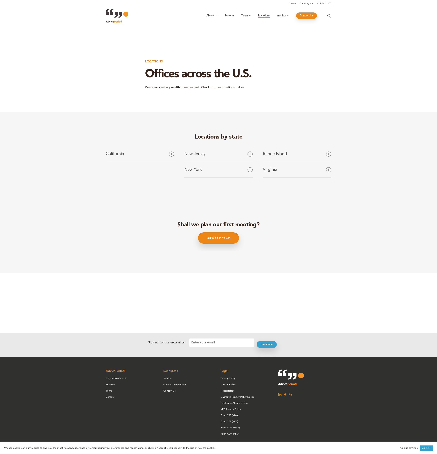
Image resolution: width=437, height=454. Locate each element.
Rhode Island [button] (275, 154)
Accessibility (227, 391)
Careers (110, 397)
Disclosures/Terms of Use (234, 403)
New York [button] (193, 170)
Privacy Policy (228, 378)
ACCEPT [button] (426, 448)
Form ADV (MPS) (230, 434)
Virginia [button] (270, 170)
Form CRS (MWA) (230, 415)
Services (110, 385)
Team (109, 391)
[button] (218, 238)
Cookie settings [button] (409, 448)
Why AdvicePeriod (116, 378)
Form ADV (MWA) (230, 428)
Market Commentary (174, 385)
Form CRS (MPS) (229, 421)
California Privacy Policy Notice (238, 397)
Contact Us (169, 391)
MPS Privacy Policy (231, 409)
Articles (167, 378)
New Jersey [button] (195, 154)
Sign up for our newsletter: (167, 342)
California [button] (115, 154)
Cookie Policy (228, 385)
